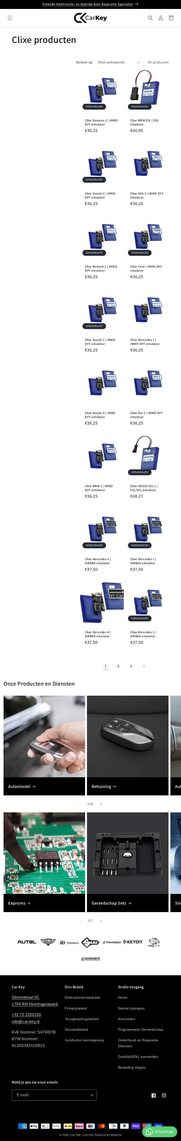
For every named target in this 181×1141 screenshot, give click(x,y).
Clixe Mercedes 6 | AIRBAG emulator (98, 561)
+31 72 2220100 (26, 1015)
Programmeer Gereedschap (140, 1029)
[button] (10, 18)
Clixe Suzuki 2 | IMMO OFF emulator (100, 195)
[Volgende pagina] (144, 666)
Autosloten (126, 1019)
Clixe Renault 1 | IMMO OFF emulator (101, 269)
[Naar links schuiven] (80, 804)
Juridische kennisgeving (84, 1040)
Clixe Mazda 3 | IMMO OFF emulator (100, 415)
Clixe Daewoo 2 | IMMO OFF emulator (101, 122)
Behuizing (101, 786)
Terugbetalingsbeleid (82, 1019)
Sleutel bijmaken (131, 1008)
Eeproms (16, 903)
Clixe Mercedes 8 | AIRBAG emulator (98, 634)
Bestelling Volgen (132, 1067)
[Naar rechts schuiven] (101, 804)
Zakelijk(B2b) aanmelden (138, 1056)
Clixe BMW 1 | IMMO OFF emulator (99, 488)
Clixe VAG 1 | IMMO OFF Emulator (147, 195)
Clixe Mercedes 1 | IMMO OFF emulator (145, 342)
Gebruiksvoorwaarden (82, 997)
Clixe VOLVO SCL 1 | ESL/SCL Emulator (143, 488)
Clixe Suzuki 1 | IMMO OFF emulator (100, 342)
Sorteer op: (85, 62)
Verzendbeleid (76, 1029)
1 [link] (105, 666)
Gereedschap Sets (109, 903)
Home (123, 997)
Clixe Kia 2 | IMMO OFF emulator (146, 415)
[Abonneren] (91, 1095)
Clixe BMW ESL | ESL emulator (144, 122)
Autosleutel (19, 786)
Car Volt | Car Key (82, 1134)
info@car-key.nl (26, 1022)
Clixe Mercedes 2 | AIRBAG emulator (143, 634)
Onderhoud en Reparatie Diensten (138, 1043)
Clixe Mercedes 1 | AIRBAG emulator (143, 561)
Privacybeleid (75, 1008)
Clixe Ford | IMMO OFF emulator (146, 269)
